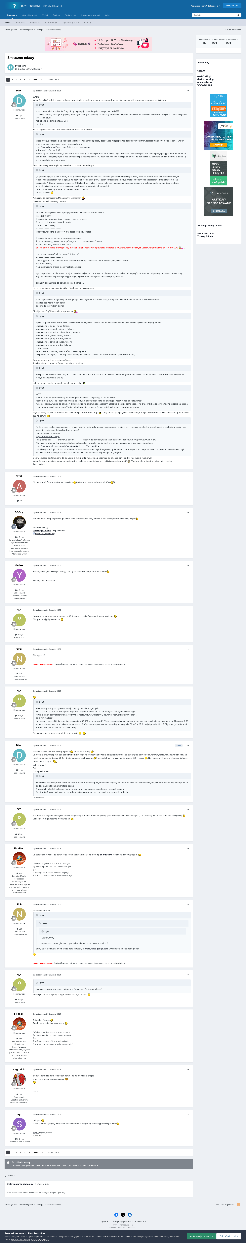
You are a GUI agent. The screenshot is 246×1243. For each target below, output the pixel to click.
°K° (19, 609)
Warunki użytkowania (20, 1239)
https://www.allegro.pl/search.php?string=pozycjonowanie (63, 147)
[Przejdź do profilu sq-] (19, 1124)
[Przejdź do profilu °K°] (19, 620)
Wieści (45, 15)
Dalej (35, 80)
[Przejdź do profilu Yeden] (19, 575)
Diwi (18, 90)
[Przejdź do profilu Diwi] (10, 67)
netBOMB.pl (204, 76)
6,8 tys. (20, 590)
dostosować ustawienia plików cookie (113, 1236)
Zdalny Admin (205, 236)
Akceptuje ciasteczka (202, 1236)
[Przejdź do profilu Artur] (19, 486)
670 (20, 1094)
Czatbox (56, 15)
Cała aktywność (29, 15)
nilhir (19, 649)
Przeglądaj (12, 15)
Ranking (87, 22)
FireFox (18, 848)
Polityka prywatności (123, 1221)
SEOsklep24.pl (205, 233)
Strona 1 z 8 (53, 80)
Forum (8, 22)
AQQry (19, 512)
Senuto (201, 70)
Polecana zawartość (90, 15)
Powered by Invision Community (123, 1227)
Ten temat (227, 15)
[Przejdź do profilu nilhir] (19, 659)
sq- (19, 1114)
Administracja (51, 22)
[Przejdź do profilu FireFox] (19, 858)
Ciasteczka (140, 1221)
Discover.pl (50, 580)
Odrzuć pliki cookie (228, 1236)
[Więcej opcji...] (188, 90)
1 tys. (20, 115)
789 (20, 873)
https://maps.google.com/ (96, 948)
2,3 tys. (20, 1139)
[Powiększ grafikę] (52, 192)
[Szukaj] (238, 15)
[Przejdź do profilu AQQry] (19, 522)
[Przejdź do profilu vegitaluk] (19, 1079)
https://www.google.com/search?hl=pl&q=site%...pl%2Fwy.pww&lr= (67, 446)
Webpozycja (70, 15)
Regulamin (35, 22)
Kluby (107, 15)
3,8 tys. (20, 537)
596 (20, 674)
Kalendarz (20, 22)
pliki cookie (41, 1236)
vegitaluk (19, 1069)
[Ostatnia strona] (42, 80)
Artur (19, 475)
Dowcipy (37, 69)
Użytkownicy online (70, 22)
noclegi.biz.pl (204, 82)
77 (20, 501)
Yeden (19, 565)
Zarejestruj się (232, 6)
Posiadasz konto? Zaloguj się (204, 6)
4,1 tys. (20, 634)
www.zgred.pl (205, 84)
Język (103, 1221)
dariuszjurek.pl (205, 79)
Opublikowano (47, 91)
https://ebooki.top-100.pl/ (48, 436)
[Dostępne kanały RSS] (238, 1205)
